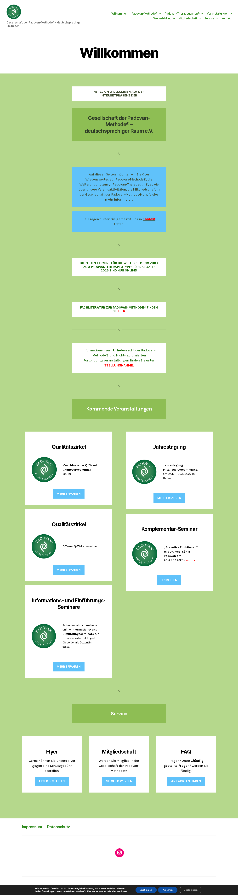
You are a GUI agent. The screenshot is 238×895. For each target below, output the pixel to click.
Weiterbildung (162, 18)
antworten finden (186, 781)
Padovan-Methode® (144, 13)
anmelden (169, 580)
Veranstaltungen (217, 13)
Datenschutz (58, 826)
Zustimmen (146, 889)
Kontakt (226, 18)
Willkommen (119, 13)
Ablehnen (168, 889)
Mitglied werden (119, 781)
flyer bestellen (52, 781)
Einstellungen (48, 891)
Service (209, 18)
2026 (105, 270)
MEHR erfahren (68, 493)
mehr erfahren (68, 569)
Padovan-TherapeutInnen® (182, 13)
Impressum (32, 826)
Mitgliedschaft (188, 18)
